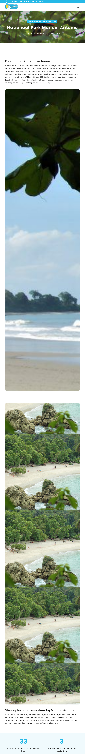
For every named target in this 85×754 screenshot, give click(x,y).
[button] (78, 7)
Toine (29, 33)
